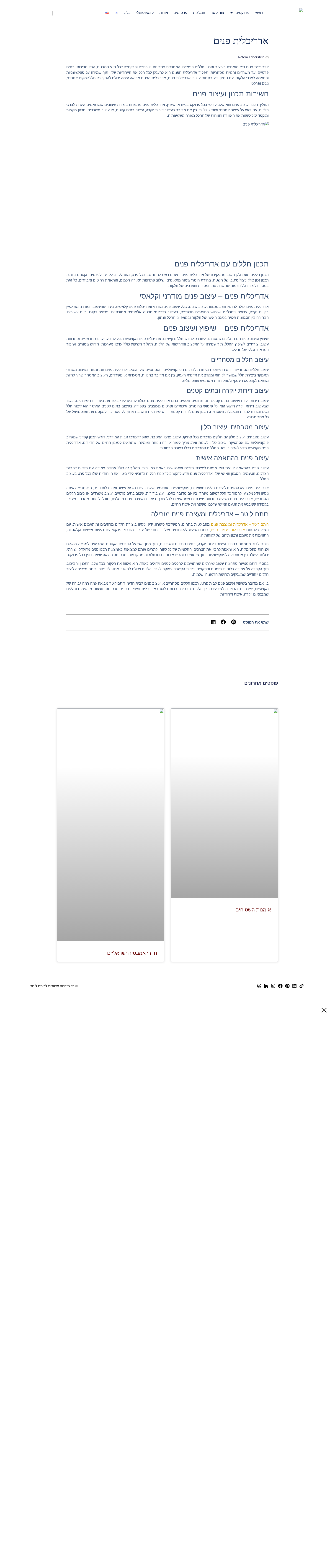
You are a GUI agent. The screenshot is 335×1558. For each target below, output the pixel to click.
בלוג (127, 13)
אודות (163, 13)
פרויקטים (243, 13)
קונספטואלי (145, 13)
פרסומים (180, 13)
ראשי (259, 13)
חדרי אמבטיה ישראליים (132, 953)
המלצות (199, 13)
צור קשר (217, 13)
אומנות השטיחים (253, 910)
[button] (233, 622)
